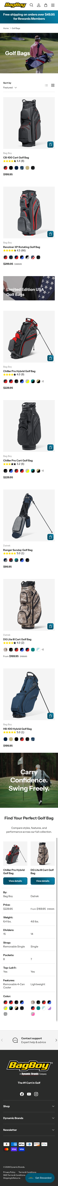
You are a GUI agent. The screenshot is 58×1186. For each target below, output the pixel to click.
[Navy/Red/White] (22, 471)
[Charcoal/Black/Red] (5, 168)
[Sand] (27, 168)
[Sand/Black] (38, 381)
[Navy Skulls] (22, 168)
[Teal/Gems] (33, 650)
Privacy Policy (9, 1172)
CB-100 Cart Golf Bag (16, 157)
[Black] (11, 168)
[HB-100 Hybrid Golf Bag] (29, 694)
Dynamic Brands (17, 1167)
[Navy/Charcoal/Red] (16, 257)
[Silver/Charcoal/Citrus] (27, 381)
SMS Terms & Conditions (14, 1175)
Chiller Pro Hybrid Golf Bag (19, 371)
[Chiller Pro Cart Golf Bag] (29, 426)
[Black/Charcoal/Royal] (22, 257)
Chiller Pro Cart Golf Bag (18, 460)
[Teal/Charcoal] (16, 560)
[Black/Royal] (22, 560)
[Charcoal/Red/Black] (5, 381)
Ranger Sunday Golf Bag (18, 550)
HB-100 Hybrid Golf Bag (17, 728)
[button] (45, 5)
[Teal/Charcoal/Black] (33, 381)
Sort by (7, 82)
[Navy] (16, 168)
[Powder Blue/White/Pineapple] (38, 650)
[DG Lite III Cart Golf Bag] (29, 605)
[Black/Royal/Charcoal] (22, 381)
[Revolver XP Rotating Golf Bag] (29, 212)
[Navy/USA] (33, 257)
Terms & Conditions (27, 1172)
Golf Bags (16, 28)
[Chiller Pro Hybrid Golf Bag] (29, 337)
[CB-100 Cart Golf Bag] (29, 123)
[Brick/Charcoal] (11, 560)
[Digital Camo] (5, 650)
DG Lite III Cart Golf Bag (17, 639)
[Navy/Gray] (5, 560)
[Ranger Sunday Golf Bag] (29, 515)
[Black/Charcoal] (16, 381)
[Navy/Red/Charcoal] (11, 381)
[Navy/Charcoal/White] (11, 257)
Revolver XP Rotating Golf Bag (21, 247)
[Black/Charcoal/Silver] (27, 257)
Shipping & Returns (11, 1178)
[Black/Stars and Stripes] (33, 168)
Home (6, 28)
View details (15, 880)
